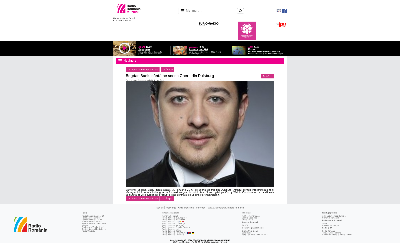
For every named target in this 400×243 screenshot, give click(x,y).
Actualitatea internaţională (144, 69)
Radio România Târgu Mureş (174, 233)
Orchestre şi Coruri (250, 231)
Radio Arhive (247, 219)
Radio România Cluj (170, 221)
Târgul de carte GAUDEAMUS (255, 234)
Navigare (129, 60)
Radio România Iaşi (170, 229)
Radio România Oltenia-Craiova (176, 227)
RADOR (245, 225)
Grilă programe (186, 207)
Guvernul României (330, 218)
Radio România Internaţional (94, 223)
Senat (324, 223)
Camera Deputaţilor (330, 225)
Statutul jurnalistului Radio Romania (226, 207)
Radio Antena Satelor (91, 218)
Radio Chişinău (88, 231)
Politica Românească (251, 216)
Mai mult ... (194, 11)
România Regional (170, 216)
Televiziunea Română (331, 233)
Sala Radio (246, 233)
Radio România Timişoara (173, 234)
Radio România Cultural (92, 219)
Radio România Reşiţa (171, 231)
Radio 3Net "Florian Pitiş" (93, 227)
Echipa (160, 207)
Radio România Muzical (92, 221)
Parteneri (200, 207)
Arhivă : (267, 76)
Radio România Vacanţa (172, 225)
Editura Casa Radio (250, 218)
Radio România (328, 231)
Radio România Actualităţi (93, 216)
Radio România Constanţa (173, 223)
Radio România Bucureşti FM (174, 218)
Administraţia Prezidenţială (334, 216)
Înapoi (169, 69)
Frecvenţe (171, 207)
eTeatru (85, 225)
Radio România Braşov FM (173, 219)
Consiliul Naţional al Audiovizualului (337, 234)
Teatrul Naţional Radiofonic (94, 229)
